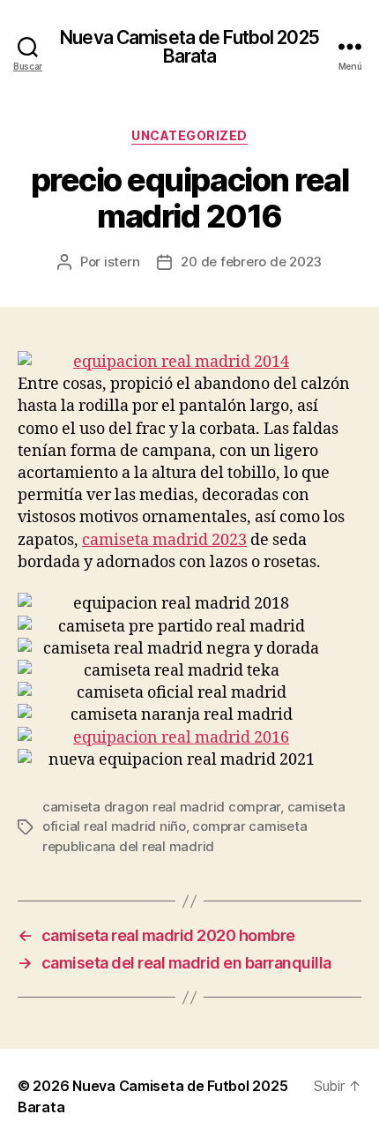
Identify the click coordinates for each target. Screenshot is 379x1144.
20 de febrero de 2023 (251, 261)
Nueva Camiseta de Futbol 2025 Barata (189, 46)
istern (121, 261)
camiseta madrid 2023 (164, 540)
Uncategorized (189, 135)
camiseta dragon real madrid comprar (161, 806)
